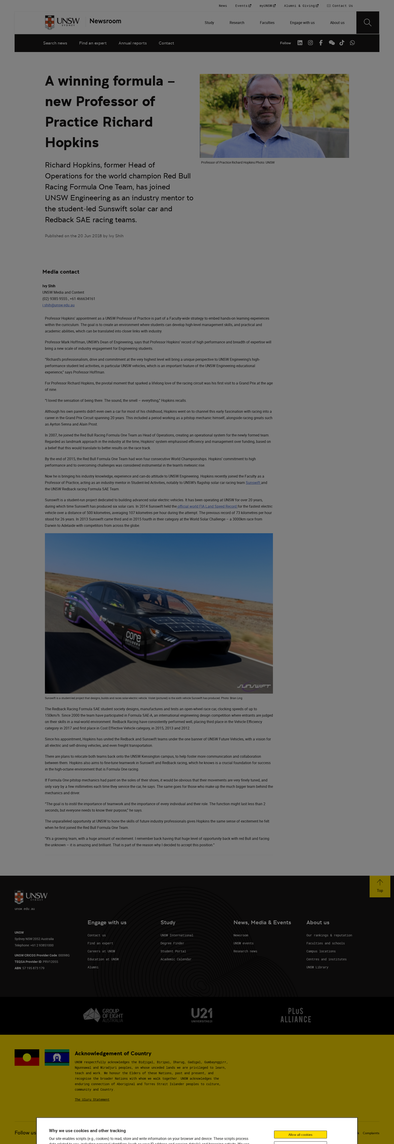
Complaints (371, 1133)
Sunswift (253, 482)
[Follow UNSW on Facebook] (320, 42)
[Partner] (103, 22)
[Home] (62, 22)
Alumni (93, 967)
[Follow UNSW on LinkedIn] (299, 42)
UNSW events (243, 943)
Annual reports (133, 43)
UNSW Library (317, 967)
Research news (245, 951)
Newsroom (240, 935)
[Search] (367, 22)
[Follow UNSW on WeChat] (331, 42)
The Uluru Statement (92, 1099)
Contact (166, 43)
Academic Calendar (176, 959)
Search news (55, 43)
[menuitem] (209, 22)
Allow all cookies (300, 1134)
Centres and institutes (326, 959)
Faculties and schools (325, 943)
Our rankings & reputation (329, 935)
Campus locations (321, 951)
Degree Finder (172, 943)
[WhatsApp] (352, 42)
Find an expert (93, 43)
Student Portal (173, 951)
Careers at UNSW (101, 951)
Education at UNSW (103, 959)
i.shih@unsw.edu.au (58, 305)
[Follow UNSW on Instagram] (310, 42)
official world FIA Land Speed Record (207, 506)
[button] (380, 886)
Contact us (97, 935)
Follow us (25, 1133)
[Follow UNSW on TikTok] (341, 42)
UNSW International (177, 935)
